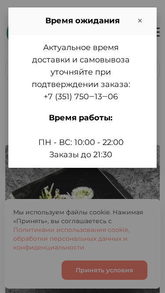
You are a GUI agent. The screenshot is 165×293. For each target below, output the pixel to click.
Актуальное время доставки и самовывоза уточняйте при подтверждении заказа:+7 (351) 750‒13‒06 (81, 72)
